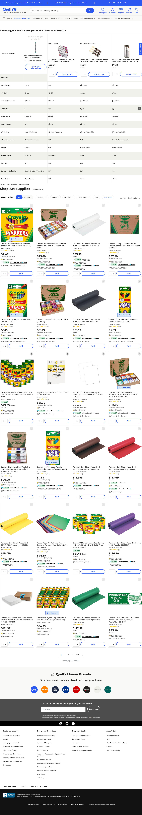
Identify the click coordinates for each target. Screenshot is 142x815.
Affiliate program (43, 778)
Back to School (57, 18)
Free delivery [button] (80, 268)
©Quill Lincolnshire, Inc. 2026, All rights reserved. (31, 796)
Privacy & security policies (12, 761)
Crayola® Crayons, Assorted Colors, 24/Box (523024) (16, 320)
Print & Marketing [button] (86, 18)
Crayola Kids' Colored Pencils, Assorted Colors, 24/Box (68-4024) (52, 468)
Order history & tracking (11, 735)
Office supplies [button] (104, 18)
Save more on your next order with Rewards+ (23, 3)
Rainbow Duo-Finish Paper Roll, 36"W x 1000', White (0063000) (86, 245)
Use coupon (94, 709)
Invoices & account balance (13, 746)
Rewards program (44, 739)
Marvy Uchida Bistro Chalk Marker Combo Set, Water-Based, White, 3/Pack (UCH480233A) (125, 61)
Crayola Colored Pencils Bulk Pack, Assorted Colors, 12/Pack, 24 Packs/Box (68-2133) (124, 620)
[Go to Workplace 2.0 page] (108, 690)
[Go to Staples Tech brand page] (87, 690)
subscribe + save (71, 18)
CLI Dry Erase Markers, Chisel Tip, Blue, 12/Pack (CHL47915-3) (61, 60)
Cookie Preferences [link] (77, 804)
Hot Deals (36, 18)
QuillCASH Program (44, 743)
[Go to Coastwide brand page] (44, 690)
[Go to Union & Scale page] (97, 690)
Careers (109, 746)
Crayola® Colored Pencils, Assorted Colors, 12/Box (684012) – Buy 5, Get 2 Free (17, 394)
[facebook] (73, 723)
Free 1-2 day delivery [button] (47, 267)
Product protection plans (46, 770)
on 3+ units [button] (86, 259)
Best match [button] (133, 198)
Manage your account (11, 743)
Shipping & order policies (12, 754)
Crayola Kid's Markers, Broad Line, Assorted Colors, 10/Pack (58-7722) (16, 245)
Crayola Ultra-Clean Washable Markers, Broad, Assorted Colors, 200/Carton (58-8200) (123, 394)
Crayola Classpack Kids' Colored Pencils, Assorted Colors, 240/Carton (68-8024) (124, 246)
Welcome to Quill (112, 735)
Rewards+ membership (46, 735)
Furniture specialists (44, 767)
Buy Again (45, 18)
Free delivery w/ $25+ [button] (83, 562)
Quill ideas (41, 774)
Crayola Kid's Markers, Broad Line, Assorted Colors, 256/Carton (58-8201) (51, 246)
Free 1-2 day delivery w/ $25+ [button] (14, 265)
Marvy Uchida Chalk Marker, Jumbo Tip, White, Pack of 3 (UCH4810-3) (94, 60)
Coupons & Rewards (22, 18)
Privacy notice (47, 804)
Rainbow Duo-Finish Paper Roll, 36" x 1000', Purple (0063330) (125, 544)
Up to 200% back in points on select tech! (71, 3)
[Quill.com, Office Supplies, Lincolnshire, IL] (9, 795)
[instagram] (61, 723)
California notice (62, 804)
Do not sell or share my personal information (101, 804)
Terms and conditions (60, 715)
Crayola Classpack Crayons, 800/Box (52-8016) (52, 320)
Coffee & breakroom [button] (123, 18)
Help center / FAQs (10, 750)
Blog (108, 739)
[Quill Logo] (10, 9)
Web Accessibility (113, 750)
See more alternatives (36, 67)
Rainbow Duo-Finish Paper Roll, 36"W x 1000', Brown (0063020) (86, 468)
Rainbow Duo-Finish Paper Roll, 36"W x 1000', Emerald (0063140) (87, 619)
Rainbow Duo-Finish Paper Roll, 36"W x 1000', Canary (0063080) (14, 544)
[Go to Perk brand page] (65, 690)
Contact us (7, 765)
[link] (31, 205)
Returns (6, 739)
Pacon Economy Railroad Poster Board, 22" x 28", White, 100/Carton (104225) (88, 394)
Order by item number (80, 746)
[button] (90, 10)
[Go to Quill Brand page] (34, 690)
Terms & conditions (33, 804)
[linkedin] (67, 723)
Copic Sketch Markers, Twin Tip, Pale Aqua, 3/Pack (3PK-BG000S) (33, 57)
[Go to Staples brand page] (76, 690)
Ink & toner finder (78, 739)
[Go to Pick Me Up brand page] (55, 690)
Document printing (44, 759)
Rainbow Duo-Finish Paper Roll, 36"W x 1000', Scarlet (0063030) (122, 468)
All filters (108, 197)
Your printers (76, 743)
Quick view (16, 235)
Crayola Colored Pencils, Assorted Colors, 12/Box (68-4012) (123, 320)
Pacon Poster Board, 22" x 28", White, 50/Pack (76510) (53, 393)
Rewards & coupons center (82, 750)
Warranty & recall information (13, 757)
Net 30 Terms (42, 750)
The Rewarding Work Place (116, 743)
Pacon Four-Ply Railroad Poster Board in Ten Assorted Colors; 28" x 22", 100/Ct (52, 545)
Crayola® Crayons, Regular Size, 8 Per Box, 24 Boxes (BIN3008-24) (51, 619)
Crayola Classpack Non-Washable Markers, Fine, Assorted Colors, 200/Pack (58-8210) (15, 469)
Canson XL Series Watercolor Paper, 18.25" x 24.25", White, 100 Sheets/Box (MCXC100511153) (17, 620)
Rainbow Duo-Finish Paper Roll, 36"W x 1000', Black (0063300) (86, 320)
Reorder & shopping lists (81, 735)
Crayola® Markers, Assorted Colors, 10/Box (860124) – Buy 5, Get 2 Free (88, 544)
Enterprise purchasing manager (49, 763)
